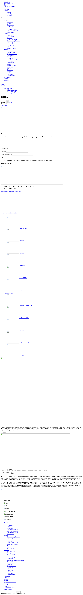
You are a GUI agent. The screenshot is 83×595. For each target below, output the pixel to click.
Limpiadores (10, 55)
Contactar (22, 355)
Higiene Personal (11, 65)
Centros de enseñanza (12, 29)
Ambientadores (11, 51)
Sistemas (21, 253)
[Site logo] (3, 17)
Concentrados (10, 62)
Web (2, 157)
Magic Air (9, 35)
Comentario (4, 148)
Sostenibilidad (23, 278)
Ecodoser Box (10, 42)
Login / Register (8, 589)
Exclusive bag (10, 45)
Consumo (9, 64)
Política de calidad (24, 318)
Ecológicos (10, 67)
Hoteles (9, 23)
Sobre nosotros (23, 228)
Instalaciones (10, 32)
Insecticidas (10, 74)
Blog (20, 290)
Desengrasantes (11, 52)
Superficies (10, 61)
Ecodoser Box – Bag (12, 542)
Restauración (10, 25)
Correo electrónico (6, 154)
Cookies (21, 330)
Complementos (11, 75)
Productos (22, 265)
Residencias (10, 26)
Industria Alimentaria (12, 27)
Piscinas (9, 72)
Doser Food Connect (12, 39)
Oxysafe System (11, 48)
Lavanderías (10, 22)
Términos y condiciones (25, 305)
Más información (8, 293)
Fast (8, 46)
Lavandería (10, 58)
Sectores (21, 240)
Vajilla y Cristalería (12, 54)
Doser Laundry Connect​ (13, 41)
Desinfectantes (11, 57)
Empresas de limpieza (12, 30)
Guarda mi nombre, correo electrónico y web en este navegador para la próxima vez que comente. (28, 160)
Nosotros (6, 215)
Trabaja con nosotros (24, 342)
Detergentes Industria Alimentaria (15, 59)
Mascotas (9, 71)
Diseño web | (9, 213)
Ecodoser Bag (10, 43)
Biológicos (10, 70)
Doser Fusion (10, 36)
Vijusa (10, 102)
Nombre (3, 151)
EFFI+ (9, 68)
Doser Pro (9, 38)
